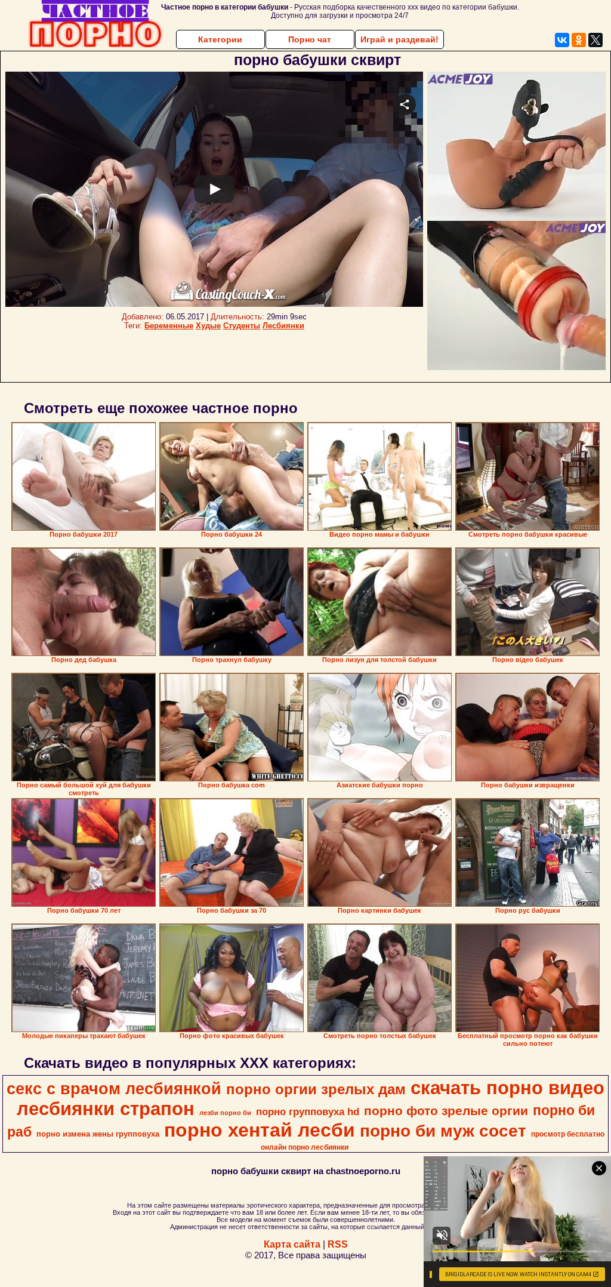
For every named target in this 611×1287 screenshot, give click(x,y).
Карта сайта (292, 1244)
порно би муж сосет (443, 1131)
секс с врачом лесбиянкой (114, 1089)
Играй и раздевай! (399, 39)
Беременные (168, 325)
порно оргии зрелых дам (316, 1089)
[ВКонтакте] (562, 40)
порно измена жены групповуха (97, 1133)
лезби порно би (225, 1112)
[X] (595, 40)
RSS (338, 1244)
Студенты (241, 325)
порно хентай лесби (259, 1130)
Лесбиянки (283, 325)
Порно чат (309, 39)
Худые (208, 325)
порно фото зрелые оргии (446, 1111)
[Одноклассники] (579, 40)
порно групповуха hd (307, 1111)
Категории (220, 39)
